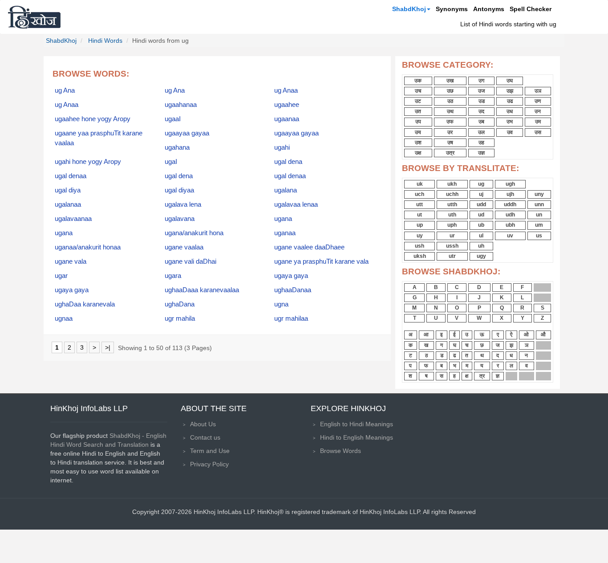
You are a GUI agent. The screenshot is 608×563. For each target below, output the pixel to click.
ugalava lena (183, 204)
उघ (510, 81)
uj (481, 194)
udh (510, 215)
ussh (452, 246)
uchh (452, 194)
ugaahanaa (181, 105)
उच (418, 91)
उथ (450, 111)
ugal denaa (70, 176)
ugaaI (173, 119)
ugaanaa (286, 119)
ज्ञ (497, 376)
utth (452, 204)
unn (539, 204)
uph (452, 225)
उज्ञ (481, 153)
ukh (452, 184)
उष (450, 142)
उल (481, 132)
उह (481, 142)
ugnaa (64, 318)
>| (107, 347)
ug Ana (65, 90)
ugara (173, 276)
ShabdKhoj (409, 8)
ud (481, 215)
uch (419, 194)
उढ (510, 101)
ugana (283, 219)
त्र (482, 376)
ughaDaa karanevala (85, 304)
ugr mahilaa (291, 318)
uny (539, 194)
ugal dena (288, 162)
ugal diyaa (179, 190)
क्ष (466, 376)
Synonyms (452, 8)
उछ (450, 91)
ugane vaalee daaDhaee (309, 247)
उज (481, 91)
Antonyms (488, 8)
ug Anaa (286, 90)
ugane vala (70, 261)
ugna (281, 304)
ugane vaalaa (184, 247)
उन (538, 111)
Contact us (205, 437)
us (539, 236)
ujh (510, 194)
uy (420, 236)
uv (510, 236)
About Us (203, 424)
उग (481, 81)
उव (510, 132)
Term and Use (210, 450)
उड (481, 101)
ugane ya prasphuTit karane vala (321, 261)
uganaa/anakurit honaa (88, 247)
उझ (510, 91)
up (420, 225)
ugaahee (286, 105)
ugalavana (180, 219)
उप (418, 121)
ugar (61, 276)
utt (419, 204)
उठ (450, 101)
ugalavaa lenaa (296, 204)
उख (450, 81)
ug (481, 184)
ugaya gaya (291, 276)
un (539, 215)
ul (481, 236)
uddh (510, 204)
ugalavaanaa (73, 219)
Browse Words (340, 450)
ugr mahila (180, 318)
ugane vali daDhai (190, 261)
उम (538, 121)
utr (452, 256)
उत (418, 111)
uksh (419, 256)
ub (481, 225)
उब (481, 121)
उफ (450, 121)
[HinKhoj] (34, 17)
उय (418, 132)
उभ (510, 121)
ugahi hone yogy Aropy (88, 162)
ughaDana (180, 304)
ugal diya (68, 190)
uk (420, 184)
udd (481, 204)
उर (450, 132)
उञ (538, 91)
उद (481, 111)
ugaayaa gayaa (187, 133)
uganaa (285, 233)
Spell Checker (530, 8)
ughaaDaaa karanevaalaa (202, 290)
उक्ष (418, 153)
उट (418, 101)
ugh (510, 184)
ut (419, 215)
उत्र (450, 153)
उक (418, 81)
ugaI (171, 162)
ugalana (285, 190)
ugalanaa (68, 204)
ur (452, 236)
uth (452, 215)
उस (538, 132)
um (539, 225)
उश (418, 142)
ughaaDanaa (292, 290)
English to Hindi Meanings (356, 424)
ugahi (282, 147)
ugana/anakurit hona (194, 233)
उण (538, 101)
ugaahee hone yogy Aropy (92, 119)
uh (481, 246)
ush (419, 246)
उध (510, 111)
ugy (481, 256)
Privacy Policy (209, 464)
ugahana (177, 147)
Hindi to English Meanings (356, 437)
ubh (510, 225)
